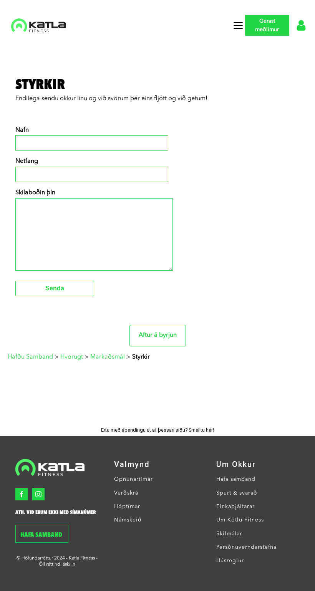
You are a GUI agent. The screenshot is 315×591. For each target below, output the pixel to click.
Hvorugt (71, 357)
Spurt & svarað (236, 493)
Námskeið (128, 520)
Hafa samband (41, 535)
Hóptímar (127, 506)
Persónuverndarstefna (246, 547)
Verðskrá (126, 493)
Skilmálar (229, 533)
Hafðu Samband (30, 357)
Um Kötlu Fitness (240, 520)
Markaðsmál (107, 357)
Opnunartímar (133, 479)
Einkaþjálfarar (235, 506)
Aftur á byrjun (158, 335)
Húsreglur (230, 560)
